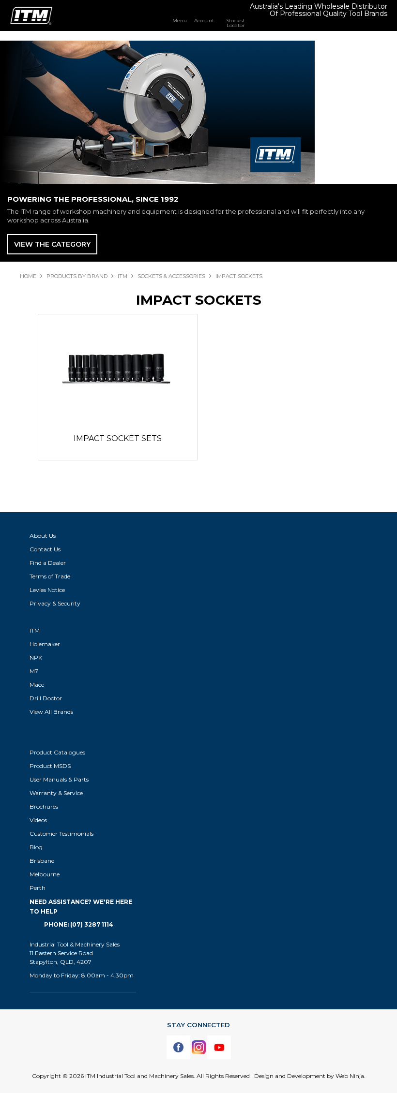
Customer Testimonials (61, 833)
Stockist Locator (235, 22)
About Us (43, 535)
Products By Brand (76, 276)
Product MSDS (50, 765)
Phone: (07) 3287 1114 (78, 924)
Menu (179, 20)
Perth (38, 887)
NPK (36, 657)
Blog (36, 847)
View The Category (52, 244)
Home (28, 276)
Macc (37, 684)
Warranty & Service (56, 793)
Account (204, 20)
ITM (122, 276)
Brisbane (42, 860)
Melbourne (45, 874)
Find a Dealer (48, 562)
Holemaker (45, 644)
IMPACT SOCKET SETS (118, 438)
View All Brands (51, 711)
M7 (34, 671)
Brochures (44, 806)
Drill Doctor (46, 698)
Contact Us (45, 549)
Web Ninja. (351, 1075)
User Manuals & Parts (59, 779)
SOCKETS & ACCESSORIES (171, 276)
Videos (38, 820)
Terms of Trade (50, 576)
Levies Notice (47, 589)
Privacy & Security (56, 603)
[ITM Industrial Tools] (31, 15)
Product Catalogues (57, 752)
